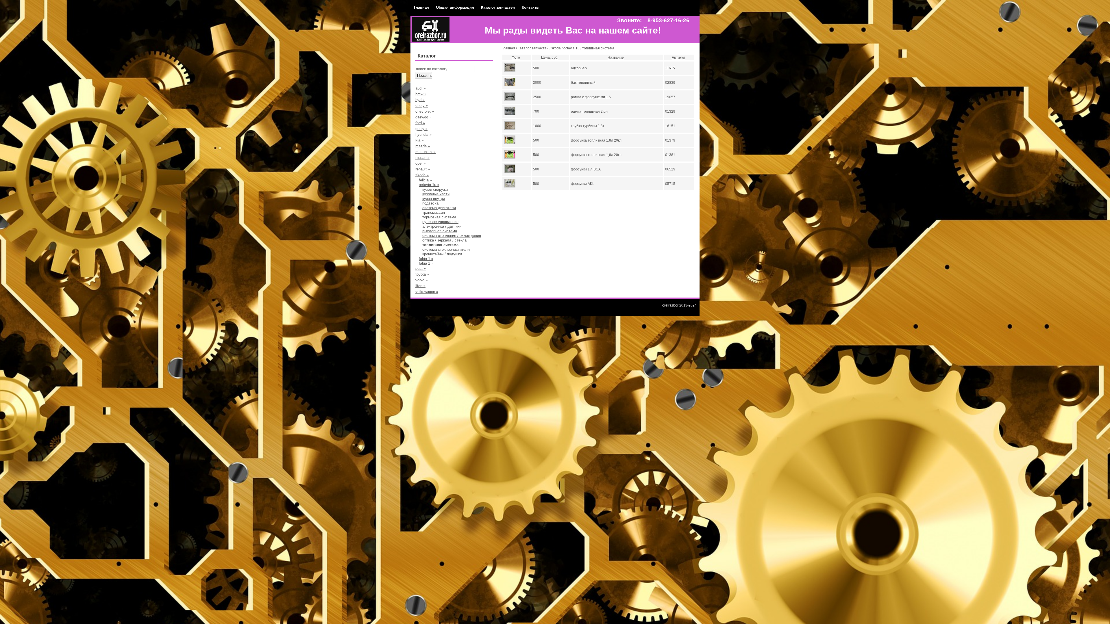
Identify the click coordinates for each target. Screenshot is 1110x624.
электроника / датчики (441, 226)
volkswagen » (426, 291)
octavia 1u (571, 48)
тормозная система (439, 217)
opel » (420, 163)
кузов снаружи (435, 189)
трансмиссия (433, 212)
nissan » (422, 157)
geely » (421, 129)
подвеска (430, 203)
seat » (420, 268)
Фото (516, 57)
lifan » (420, 286)
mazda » (422, 146)
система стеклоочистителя (446, 249)
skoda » (422, 175)
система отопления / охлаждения (451, 235)
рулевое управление (440, 222)
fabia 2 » (426, 263)
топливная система (440, 245)
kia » (419, 140)
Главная (421, 7)
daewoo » (423, 117)
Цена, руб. (549, 57)
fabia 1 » (426, 259)
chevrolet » (424, 111)
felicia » (425, 180)
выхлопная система (439, 231)
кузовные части (435, 194)
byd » (420, 100)
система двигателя (439, 208)
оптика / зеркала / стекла (444, 240)
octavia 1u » (429, 185)
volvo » (421, 280)
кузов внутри (433, 198)
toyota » (422, 274)
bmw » (420, 94)
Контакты (530, 7)
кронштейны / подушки (442, 254)
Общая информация (455, 7)
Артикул (678, 57)
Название (616, 57)
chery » (421, 105)
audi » (420, 88)
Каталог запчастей (498, 7)
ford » (420, 123)
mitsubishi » (425, 152)
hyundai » (423, 134)
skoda (556, 48)
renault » (422, 169)
